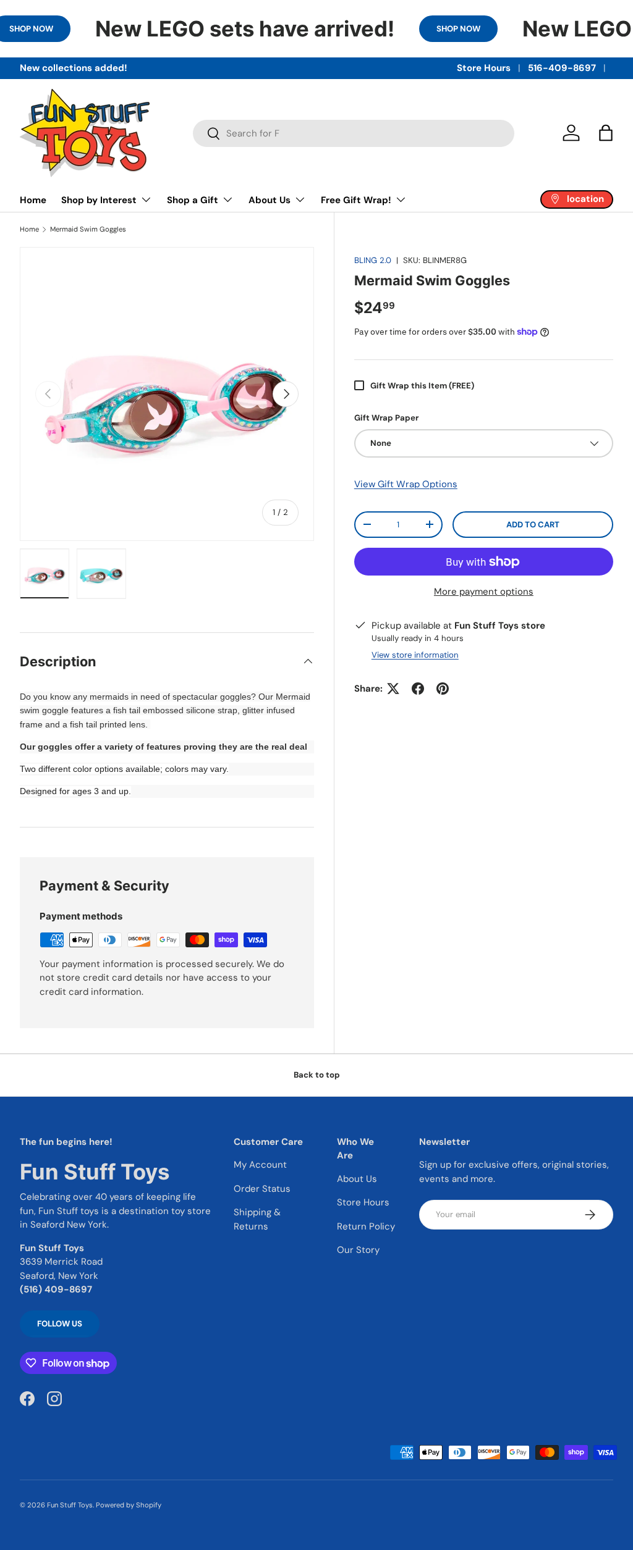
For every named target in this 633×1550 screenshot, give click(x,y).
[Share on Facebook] (418, 688)
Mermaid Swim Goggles (88, 229)
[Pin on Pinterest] (442, 688)
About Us (357, 1179)
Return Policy (366, 1226)
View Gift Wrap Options (405, 484)
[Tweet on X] (393, 688)
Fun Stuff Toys (70, 1505)
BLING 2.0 (372, 260)
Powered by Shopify (128, 1505)
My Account (260, 1164)
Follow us (59, 1323)
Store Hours (484, 68)
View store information (415, 655)
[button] (605, 132)
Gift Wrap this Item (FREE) (422, 385)
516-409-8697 (562, 68)
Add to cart (532, 524)
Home (33, 200)
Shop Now (458, 28)
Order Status (262, 1189)
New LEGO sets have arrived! (244, 28)
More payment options (483, 591)
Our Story (358, 1250)
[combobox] (353, 133)
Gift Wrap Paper (386, 418)
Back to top (317, 1075)
